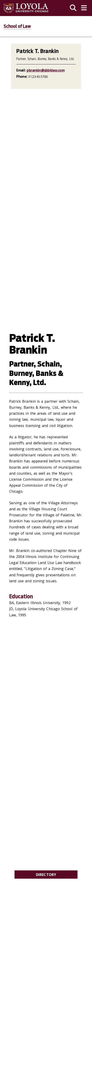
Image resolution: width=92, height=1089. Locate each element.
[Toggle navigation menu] (83, 8)
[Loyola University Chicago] (26, 8)
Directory (46, 874)
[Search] (73, 8)
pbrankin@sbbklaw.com (46, 70)
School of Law (17, 26)
